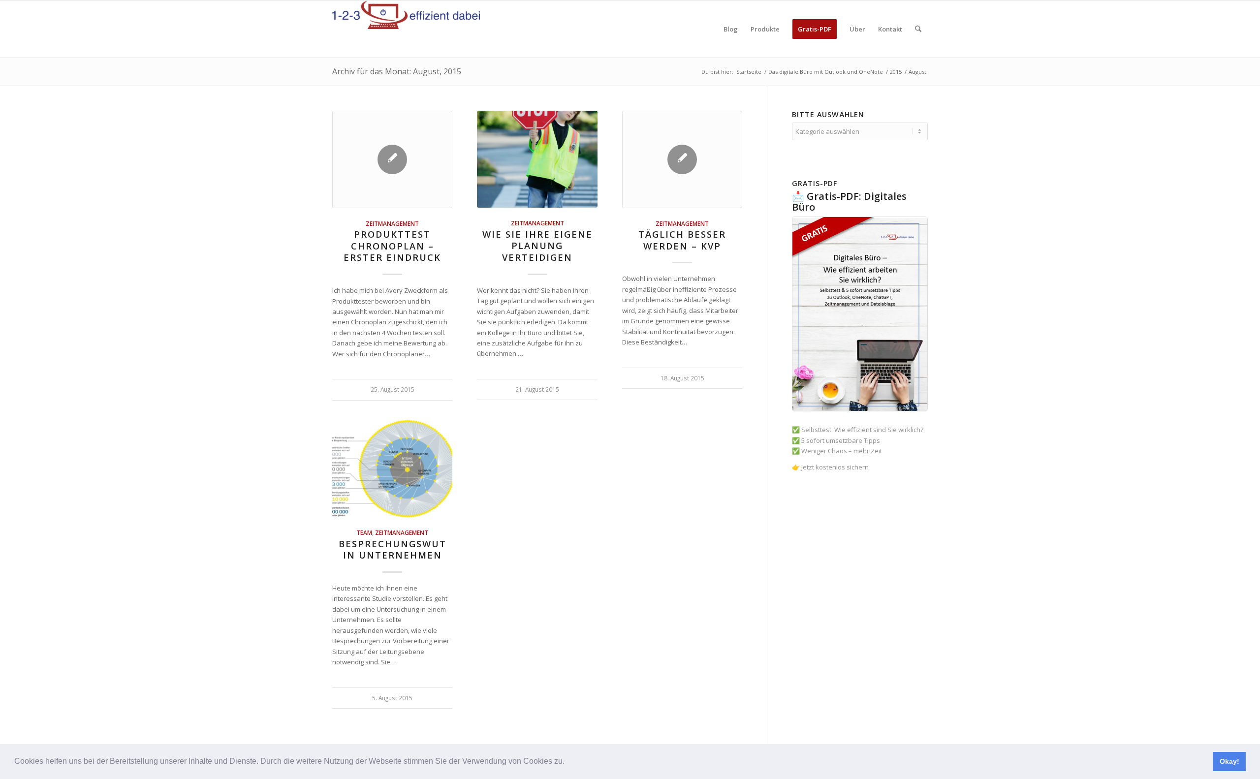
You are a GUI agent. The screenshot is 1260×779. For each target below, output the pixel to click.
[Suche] (918, 29)
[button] (568, 762)
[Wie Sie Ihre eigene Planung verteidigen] (537, 159)
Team (364, 532)
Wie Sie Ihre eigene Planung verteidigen (537, 245)
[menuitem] (730, 29)
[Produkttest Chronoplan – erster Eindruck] (392, 159)
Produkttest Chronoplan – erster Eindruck (392, 245)
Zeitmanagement (392, 223)
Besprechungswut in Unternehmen (392, 549)
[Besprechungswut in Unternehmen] (392, 469)
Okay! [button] (1229, 761)
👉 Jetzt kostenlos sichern (830, 467)
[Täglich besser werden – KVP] (682, 159)
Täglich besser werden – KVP (682, 240)
